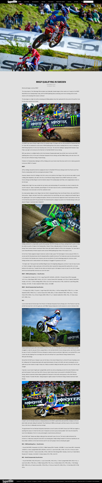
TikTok (25, 481)
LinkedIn (39, 481)
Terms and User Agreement (71, 481)
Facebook (19, 481)
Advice (69, 2)
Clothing (26, 2)
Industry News (60, 2)
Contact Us (45, 481)
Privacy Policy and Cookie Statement (56, 481)
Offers (76, 2)
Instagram (34, 481)
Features (50, 2)
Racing (43, 2)
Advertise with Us (82, 481)
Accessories (35, 2)
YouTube (29, 481)
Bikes (19, 2)
